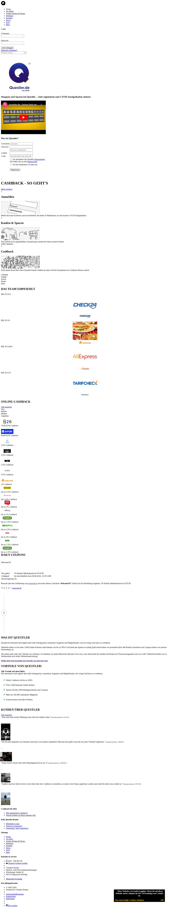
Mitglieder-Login (12, 824)
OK (162, 900)
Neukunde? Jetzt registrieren (17, 828)
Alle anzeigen (6, 407)
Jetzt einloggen (7, 48)
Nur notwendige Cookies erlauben (129, 900)
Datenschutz (32, 162)
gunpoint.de (32, 583)
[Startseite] (3, 5)
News (8, 20)
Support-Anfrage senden (18, 863)
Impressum (10, 899)
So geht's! (10, 11)
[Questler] (19, 92)
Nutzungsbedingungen (15, 894)
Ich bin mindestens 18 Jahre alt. (25, 165)
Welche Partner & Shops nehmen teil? (21, 815)
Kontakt (9, 18)
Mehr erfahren (6, 189)
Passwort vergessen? (9, 50)
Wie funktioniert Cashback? (17, 813)
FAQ (8, 22)
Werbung (9, 16)
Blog (8, 25)
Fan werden (12, 906)
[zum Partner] (85, 318)
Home (8, 9)
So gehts (9, 839)
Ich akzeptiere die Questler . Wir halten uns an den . (27, 160)
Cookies (142, 891)
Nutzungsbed (39, 159)
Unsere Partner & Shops (15, 13)
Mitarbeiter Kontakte (14, 879)
